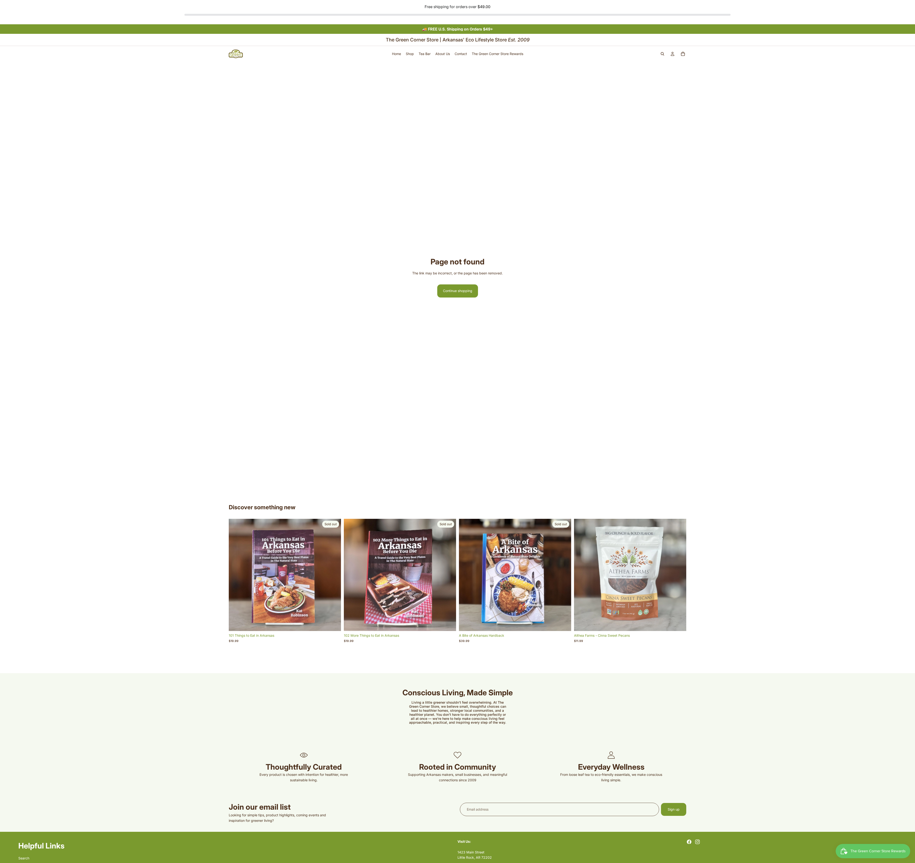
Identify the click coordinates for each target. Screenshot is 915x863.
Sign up (674, 809)
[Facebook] (689, 842)
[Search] (662, 54)
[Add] (679, 624)
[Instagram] (697, 842)
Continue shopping (457, 291)
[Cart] (683, 54)
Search (23, 858)
